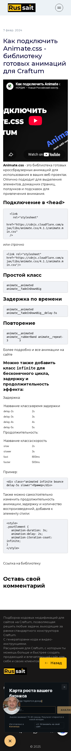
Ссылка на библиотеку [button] (22, 563)
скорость (39, 441)
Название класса (18, 406)
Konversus (14, 726)
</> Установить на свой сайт (48, 725)
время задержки (46, 406)
